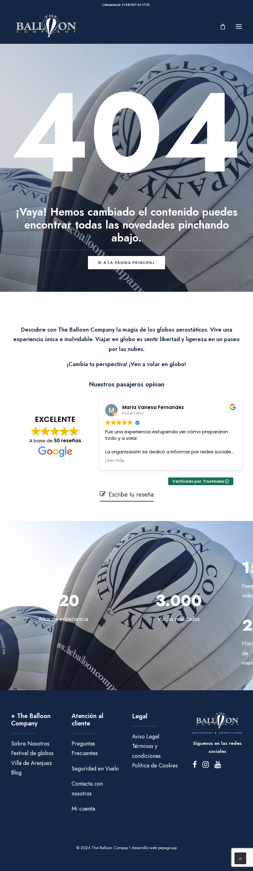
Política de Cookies (155, 766)
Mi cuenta (83, 809)
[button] (239, 26)
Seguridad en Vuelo (95, 769)
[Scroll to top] (240, 858)
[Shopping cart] (220, 26)
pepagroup (167, 848)
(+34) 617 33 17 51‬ (136, 4)
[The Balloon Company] (46, 26)
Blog (16, 773)
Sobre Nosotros (30, 744)
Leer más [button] (114, 461)
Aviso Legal (145, 737)
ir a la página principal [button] (126, 262)
